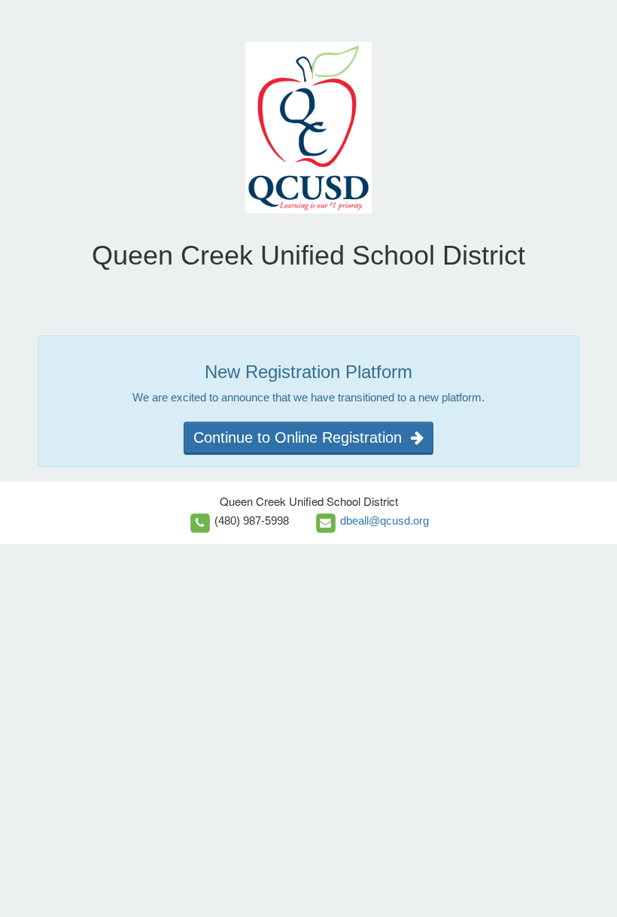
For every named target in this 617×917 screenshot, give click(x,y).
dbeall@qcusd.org (384, 520)
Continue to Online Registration (302, 437)
